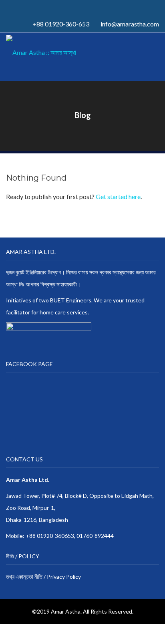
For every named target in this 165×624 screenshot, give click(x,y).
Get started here (118, 196)
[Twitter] (76, 8)
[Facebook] (67, 8)
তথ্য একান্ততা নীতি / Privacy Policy (43, 576)
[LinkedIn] (84, 8)
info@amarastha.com (130, 24)
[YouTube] (93, 8)
